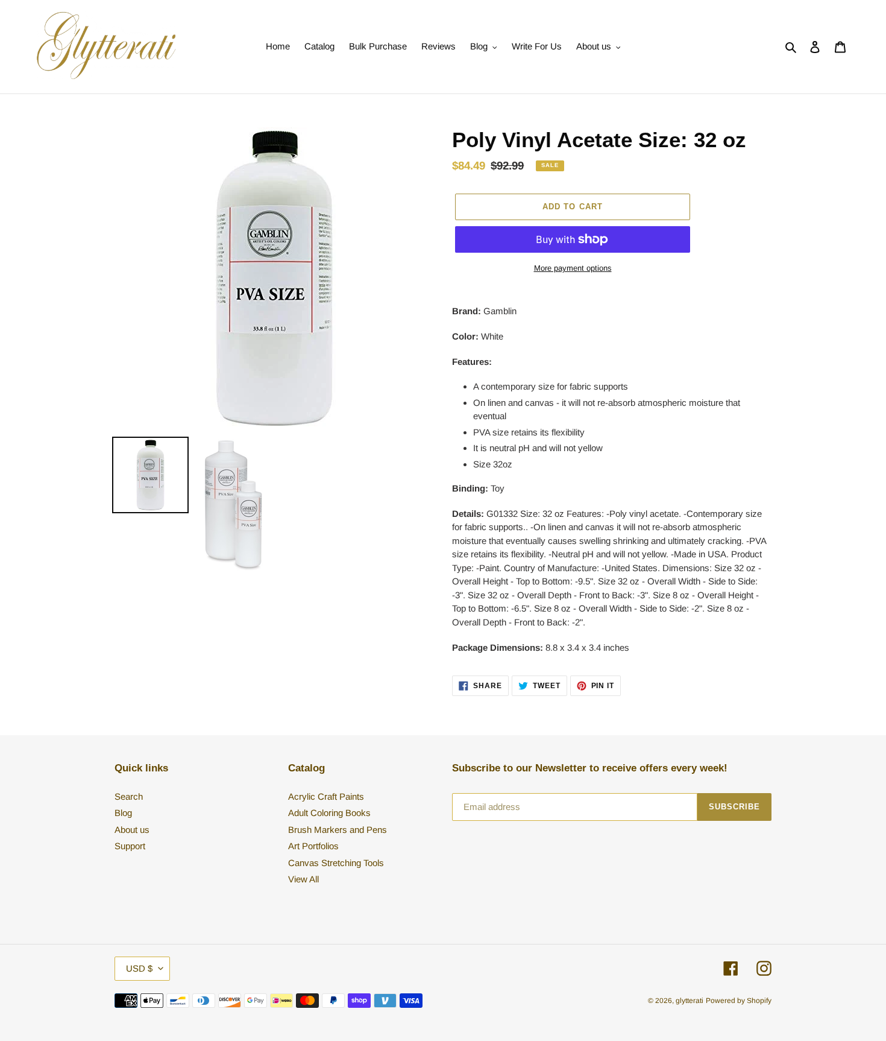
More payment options (573, 268)
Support (130, 846)
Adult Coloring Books (329, 813)
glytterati (689, 1000)
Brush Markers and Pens (337, 829)
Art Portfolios (313, 846)
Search (129, 796)
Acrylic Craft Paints (326, 796)
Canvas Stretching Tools (336, 863)
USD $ (139, 968)
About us (132, 829)
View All (303, 879)
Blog (123, 813)
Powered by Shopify (738, 1000)
